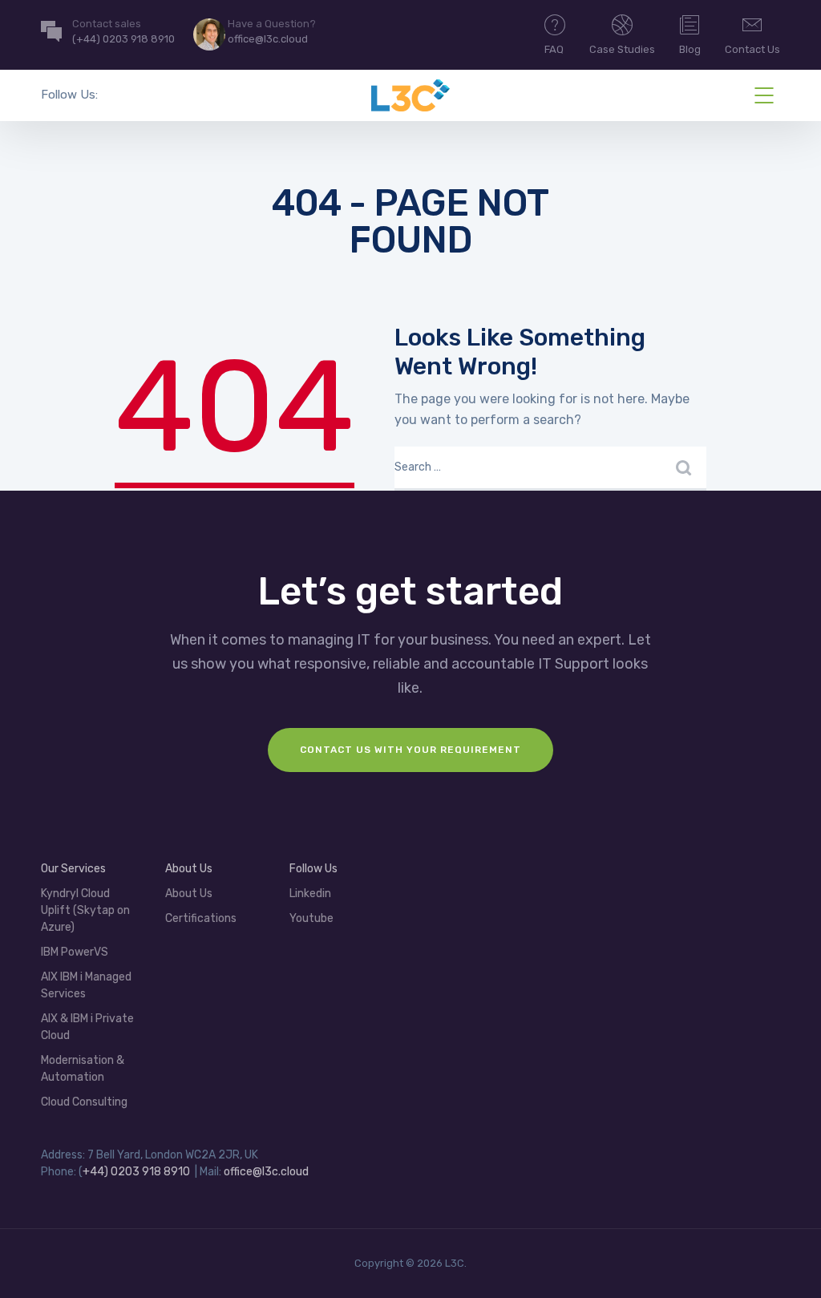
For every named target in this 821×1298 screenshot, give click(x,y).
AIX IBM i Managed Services (86, 985)
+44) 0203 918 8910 (136, 1172)
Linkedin (310, 893)
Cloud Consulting (84, 1102)
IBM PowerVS (74, 952)
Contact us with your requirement (410, 749)
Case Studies (622, 49)
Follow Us (313, 868)
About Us (188, 893)
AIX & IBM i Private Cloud (87, 1027)
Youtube (311, 918)
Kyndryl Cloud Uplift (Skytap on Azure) (85, 910)
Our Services (73, 868)
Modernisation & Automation (82, 1068)
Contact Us (752, 49)
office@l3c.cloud (266, 1172)
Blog (690, 49)
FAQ (554, 49)
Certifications (201, 918)
